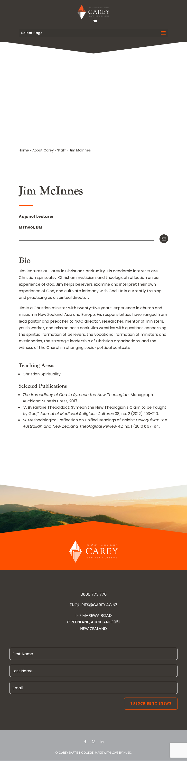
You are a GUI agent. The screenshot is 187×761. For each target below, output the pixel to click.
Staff (61, 150)
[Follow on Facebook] (85, 742)
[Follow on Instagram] (93, 742)
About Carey (43, 150)
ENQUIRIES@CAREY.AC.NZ (93, 605)
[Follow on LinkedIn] (102, 742)
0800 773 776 (94, 594)
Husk (127, 753)
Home (24, 150)
